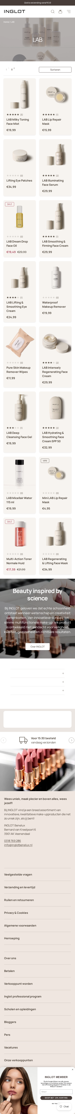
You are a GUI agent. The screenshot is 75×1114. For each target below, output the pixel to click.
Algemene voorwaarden (20, 925)
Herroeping (12, 938)
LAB (12, 21)
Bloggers (10, 1022)
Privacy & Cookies (16, 913)
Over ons (10, 958)
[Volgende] (71, 740)
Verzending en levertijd (19, 887)
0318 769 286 (12, 841)
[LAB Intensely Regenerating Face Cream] (55, 343)
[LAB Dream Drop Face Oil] (20, 216)
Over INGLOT (38, 646)
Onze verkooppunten (18, 1060)
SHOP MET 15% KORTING (56, 1098)
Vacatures (11, 1047)
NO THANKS (56, 1103)
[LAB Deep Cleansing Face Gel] (20, 408)
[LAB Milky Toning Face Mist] (20, 94)
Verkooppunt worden (18, 984)
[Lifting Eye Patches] (20, 155)
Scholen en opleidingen (20, 1009)
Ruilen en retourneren (19, 900)
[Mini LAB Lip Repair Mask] (55, 473)
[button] (60, 11)
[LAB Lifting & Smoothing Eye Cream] (20, 277)
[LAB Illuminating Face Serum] (55, 155)
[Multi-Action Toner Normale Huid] (20, 534)
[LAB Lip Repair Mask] (55, 94)
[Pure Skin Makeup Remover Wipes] (20, 343)
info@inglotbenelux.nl (18, 845)
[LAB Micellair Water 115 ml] (20, 473)
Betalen (9, 971)
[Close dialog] (72, 1069)
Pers (7, 1035)
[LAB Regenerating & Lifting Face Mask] (55, 534)
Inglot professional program (22, 996)
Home (6, 21)
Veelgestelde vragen (18, 874)
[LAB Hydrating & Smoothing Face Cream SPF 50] (55, 408)
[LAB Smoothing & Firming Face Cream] (55, 216)
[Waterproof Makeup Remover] (55, 277)
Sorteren (55, 69)
